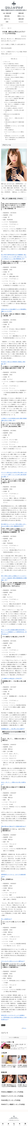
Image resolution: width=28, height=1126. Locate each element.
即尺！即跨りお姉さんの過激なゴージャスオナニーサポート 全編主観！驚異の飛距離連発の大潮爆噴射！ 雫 (14, 98)
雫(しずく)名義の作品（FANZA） (11, 63)
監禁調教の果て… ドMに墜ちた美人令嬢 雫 (12, 728)
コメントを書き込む (14, 1037)
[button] (24, 1062)
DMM (4, 1025)
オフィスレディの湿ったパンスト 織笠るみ (12, 961)
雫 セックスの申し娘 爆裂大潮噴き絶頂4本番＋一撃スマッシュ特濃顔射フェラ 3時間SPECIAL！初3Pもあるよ (15, 104)
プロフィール (7, 61)
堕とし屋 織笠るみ (9, 129)
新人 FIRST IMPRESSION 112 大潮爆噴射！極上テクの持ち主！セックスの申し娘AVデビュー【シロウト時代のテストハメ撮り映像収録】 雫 (14, 256)
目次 (12, 58)
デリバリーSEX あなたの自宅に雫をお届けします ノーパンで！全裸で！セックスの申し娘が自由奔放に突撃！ (15, 87)
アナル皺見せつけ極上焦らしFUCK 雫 (13, 108)
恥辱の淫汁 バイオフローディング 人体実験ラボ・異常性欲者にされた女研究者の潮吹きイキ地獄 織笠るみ (14, 137)
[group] (9, 1062)
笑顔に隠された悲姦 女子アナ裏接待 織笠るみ (13, 826)
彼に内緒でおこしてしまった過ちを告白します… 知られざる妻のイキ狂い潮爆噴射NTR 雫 (14, 92)
